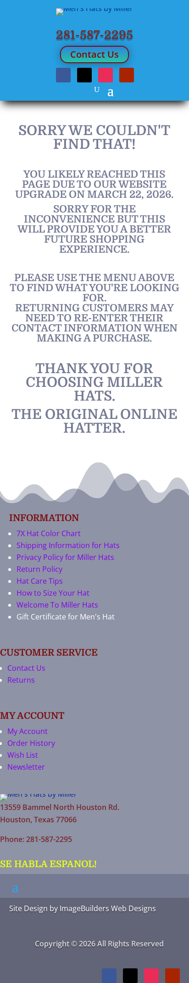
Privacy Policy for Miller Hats (65, 557)
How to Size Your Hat (53, 593)
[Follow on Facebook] (63, 75)
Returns (21, 680)
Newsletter (26, 767)
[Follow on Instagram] (105, 75)
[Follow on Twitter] (84, 75)
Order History (31, 743)
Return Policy (39, 569)
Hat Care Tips (40, 581)
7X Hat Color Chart (49, 533)
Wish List (22, 755)
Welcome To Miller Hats (57, 605)
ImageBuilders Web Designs (108, 908)
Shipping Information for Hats (68, 545)
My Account (27, 731)
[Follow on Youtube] (126, 75)
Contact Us (94, 54)
